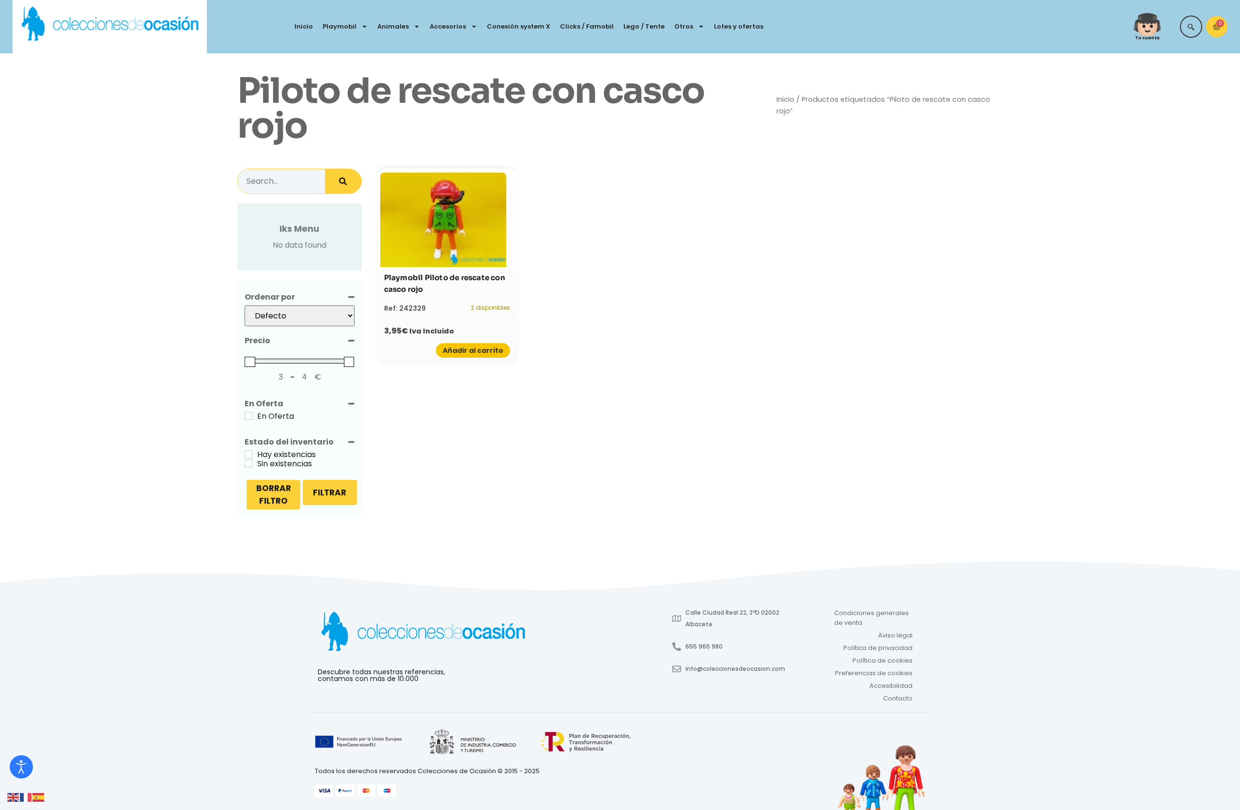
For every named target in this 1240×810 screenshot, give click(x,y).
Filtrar (329, 492)
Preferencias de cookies (874, 673)
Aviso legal (895, 635)
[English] (13, 796)
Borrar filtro (273, 494)
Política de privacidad (878, 647)
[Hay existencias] (248, 454)
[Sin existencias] (248, 463)
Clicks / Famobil (587, 26)
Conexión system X (518, 26)
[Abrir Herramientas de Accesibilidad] (21, 766)
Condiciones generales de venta (871, 617)
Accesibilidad (891, 685)
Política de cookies (882, 660)
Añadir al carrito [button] (473, 350)
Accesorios (448, 26)
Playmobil (339, 26)
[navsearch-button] (1191, 27)
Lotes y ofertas (738, 26)
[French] (26, 796)
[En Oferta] (248, 416)
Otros (683, 26)
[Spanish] (38, 796)
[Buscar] (343, 181)
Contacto (898, 698)
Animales (393, 26)
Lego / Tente (644, 26)
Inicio (303, 26)
